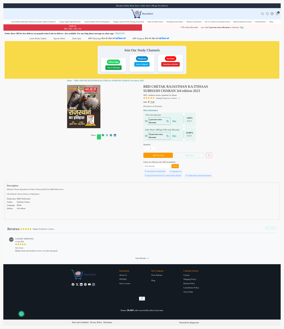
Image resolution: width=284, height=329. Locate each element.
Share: (93, 135)
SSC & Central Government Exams (217, 22)
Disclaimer (107, 322)
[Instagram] (93, 284)
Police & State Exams (155, 22)
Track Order (188, 292)
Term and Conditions (80, 322)
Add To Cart (158, 155)
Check (175, 166)
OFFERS (123, 279)
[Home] (142, 13)
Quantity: (147, 144)
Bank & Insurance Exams (242, 22)
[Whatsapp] (99, 136)
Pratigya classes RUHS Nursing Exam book (128, 22)
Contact (186, 275)
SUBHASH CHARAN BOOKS (199, 176)
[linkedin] (115, 135)
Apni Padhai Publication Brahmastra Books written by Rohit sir (33, 22)
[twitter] (107, 135)
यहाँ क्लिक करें (85, 38)
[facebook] (103, 135)
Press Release (156, 275)
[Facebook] (73, 284)
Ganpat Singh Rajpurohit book (70, 22)
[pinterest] (111, 135)
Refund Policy (189, 283)
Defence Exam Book (193, 22)
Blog (271, 22)
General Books (260, 22)
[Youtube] (89, 284)
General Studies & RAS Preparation (96, 22)
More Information (150, 110)
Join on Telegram (142, 64)
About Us (123, 275)
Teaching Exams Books (174, 22)
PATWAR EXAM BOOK (156, 171)
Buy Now (189, 155)
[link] (262, 13)
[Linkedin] (81, 284)
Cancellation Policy (191, 288)
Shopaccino (194, 322)
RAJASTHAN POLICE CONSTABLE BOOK (164, 176)
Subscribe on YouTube (170, 64)
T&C (242, 27)
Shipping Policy (189, 279)
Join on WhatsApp (113, 67)
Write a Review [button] (271, 228)
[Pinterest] (85, 284)
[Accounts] (272, 13)
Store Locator (124, 283)
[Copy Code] (167, 121)
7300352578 (120, 33)
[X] (77, 284)
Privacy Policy (96, 322)
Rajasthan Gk (177, 171)
